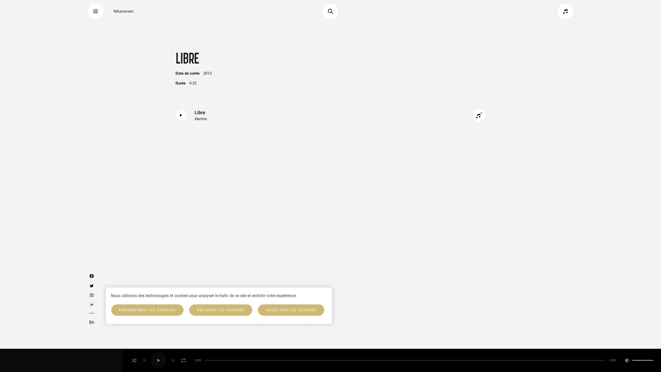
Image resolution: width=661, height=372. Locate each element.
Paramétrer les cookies (147, 310)
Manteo (201, 119)
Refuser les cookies (221, 310)
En (91, 322)
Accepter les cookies (291, 310)
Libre (200, 112)
